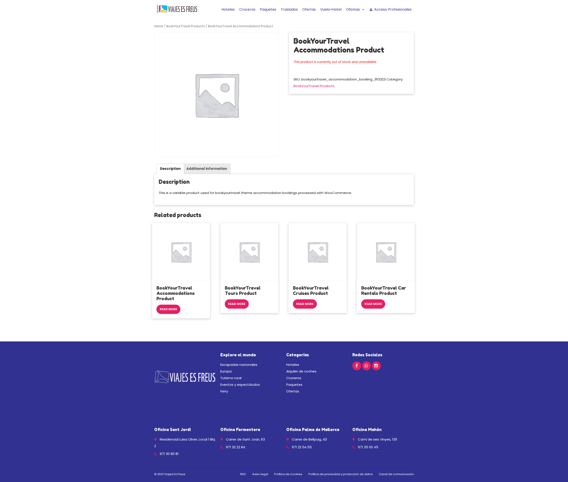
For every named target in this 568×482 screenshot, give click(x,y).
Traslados (289, 9)
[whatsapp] (366, 365)
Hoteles (228, 9)
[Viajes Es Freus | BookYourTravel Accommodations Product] (177, 8)
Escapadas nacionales (238, 364)
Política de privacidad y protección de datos (340, 474)
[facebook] (356, 365)
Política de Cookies (288, 474)
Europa (226, 371)
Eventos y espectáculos (240, 384)
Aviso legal (260, 474)
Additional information (206, 168)
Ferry (224, 391)
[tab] (170, 169)
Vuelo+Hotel (330, 9)
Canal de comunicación (396, 474)
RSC (243, 474)
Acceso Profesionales (393, 9)
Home (158, 26)
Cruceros (247, 9)
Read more (168, 309)
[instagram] (376, 365)
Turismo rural (230, 378)
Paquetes (268, 9)
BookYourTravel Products (185, 26)
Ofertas (309, 9)
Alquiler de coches (301, 371)
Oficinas (353, 9)
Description (170, 168)
